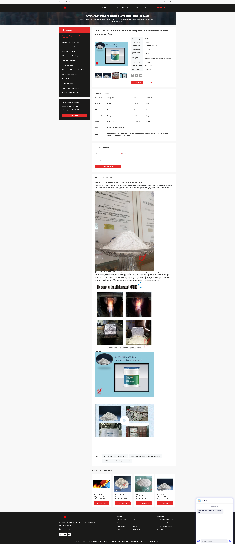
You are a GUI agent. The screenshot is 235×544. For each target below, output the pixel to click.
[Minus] (230, 501)
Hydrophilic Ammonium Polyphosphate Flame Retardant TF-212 (101, 497)
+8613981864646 (74, 110)
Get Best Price (137, 82)
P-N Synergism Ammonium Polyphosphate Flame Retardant (142, 497)
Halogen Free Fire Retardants (70, 88)
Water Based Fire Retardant (70, 74)
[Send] (230, 541)
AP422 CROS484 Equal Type (70, 92)
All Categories (160, 529)
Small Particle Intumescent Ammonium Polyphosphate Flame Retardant (164, 497)
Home (81, 19)
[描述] (171, 7)
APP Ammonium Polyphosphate (71, 56)
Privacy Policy (136, 529)
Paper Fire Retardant (68, 79)
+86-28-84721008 (77, 106)
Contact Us (120, 529)
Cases (134, 522)
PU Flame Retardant (68, 83)
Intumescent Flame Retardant (71, 42)
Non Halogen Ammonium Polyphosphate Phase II (145, 456)
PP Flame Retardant (68, 65)
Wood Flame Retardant (69, 60)
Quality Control (121, 526)
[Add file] (198, 541)
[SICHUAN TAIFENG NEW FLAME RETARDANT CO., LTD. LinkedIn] (167, 2)
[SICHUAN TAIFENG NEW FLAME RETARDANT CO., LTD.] (65, 7)
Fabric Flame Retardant (69, 51)
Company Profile (122, 519)
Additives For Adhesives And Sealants (73, 70)
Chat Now (74, 115)
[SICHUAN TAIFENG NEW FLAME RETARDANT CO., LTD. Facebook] (162, 2)
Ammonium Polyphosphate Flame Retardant (98, 19)
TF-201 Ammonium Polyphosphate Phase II (117, 461)
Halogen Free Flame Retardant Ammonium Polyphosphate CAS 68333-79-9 (121, 497)
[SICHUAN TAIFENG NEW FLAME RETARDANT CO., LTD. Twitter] (164, 2)
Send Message (108, 166)
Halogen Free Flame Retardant (71, 47)
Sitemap (135, 526)
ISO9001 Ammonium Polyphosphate (115, 456)
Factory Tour (121, 522)
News (134, 519)
